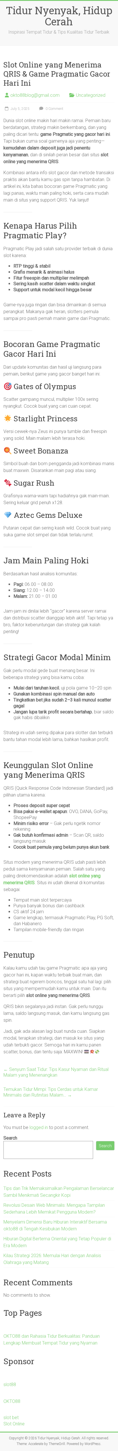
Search (10, 1138)
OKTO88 (11, 1401)
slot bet (11, 1417)
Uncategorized (90, 95)
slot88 (9, 1384)
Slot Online (14, 1424)
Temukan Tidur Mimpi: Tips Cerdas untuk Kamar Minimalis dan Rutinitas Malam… (50, 1092)
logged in (39, 1127)
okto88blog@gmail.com (35, 95)
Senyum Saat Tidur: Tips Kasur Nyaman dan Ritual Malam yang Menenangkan (56, 1072)
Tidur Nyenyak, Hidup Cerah (59, 15)
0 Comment (54, 109)
